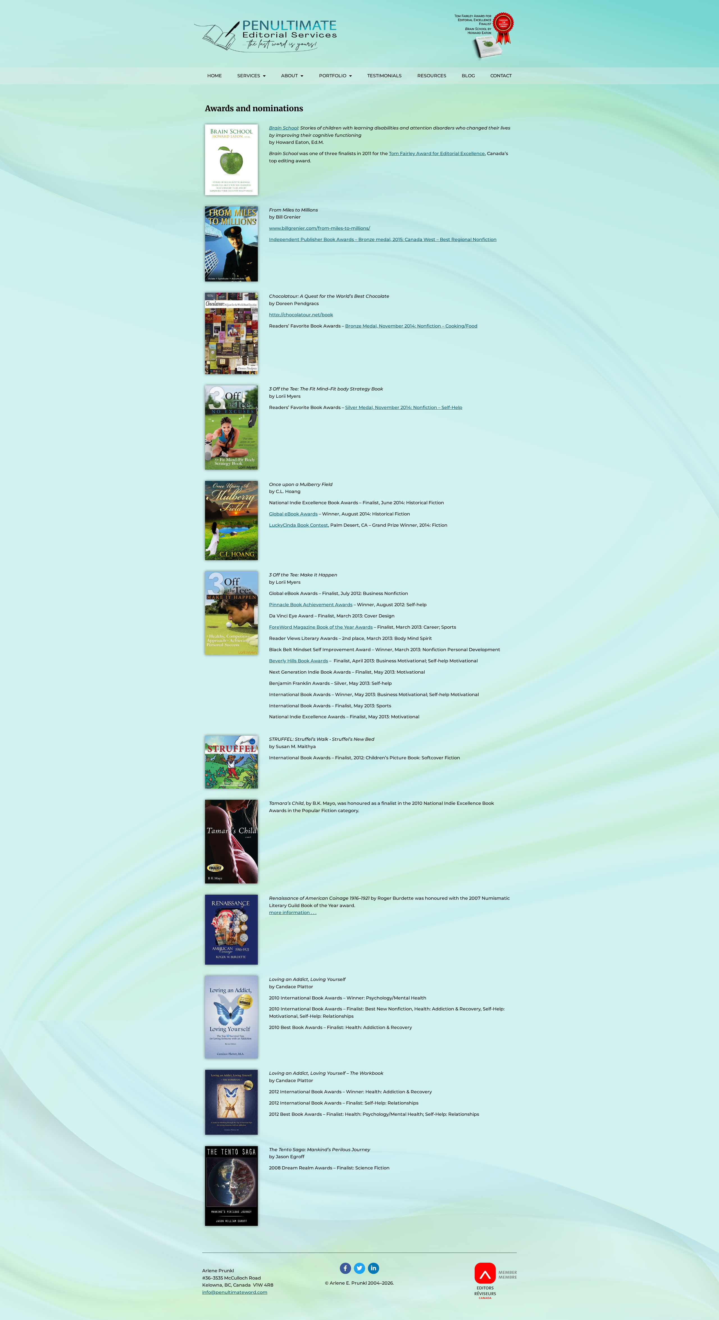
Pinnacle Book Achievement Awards (310, 604)
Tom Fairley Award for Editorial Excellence (437, 153)
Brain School (283, 128)
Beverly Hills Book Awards (298, 661)
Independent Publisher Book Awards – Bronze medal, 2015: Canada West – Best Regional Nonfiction (383, 239)
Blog (468, 75)
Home (214, 75)
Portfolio (332, 75)
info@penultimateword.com (234, 1292)
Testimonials (384, 75)
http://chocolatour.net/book (301, 314)
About (289, 75)
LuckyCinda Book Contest (298, 525)
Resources (431, 75)
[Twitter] (359, 1268)
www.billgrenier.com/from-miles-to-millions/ (319, 228)
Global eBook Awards (293, 514)
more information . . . (293, 912)
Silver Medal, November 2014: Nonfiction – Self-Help (403, 407)
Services (248, 75)
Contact (501, 75)
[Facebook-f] (345, 1268)
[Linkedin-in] (373, 1268)
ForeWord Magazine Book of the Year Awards (321, 627)
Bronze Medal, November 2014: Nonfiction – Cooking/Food (411, 326)
